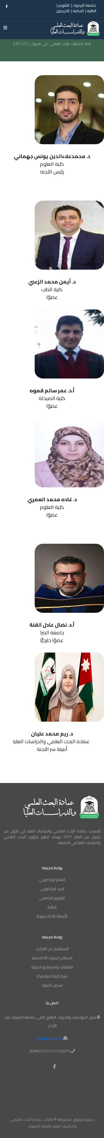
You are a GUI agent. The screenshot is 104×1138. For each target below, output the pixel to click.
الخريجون (62, 10)
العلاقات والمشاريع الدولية (52, 967)
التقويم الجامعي (52, 898)
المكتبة (78, 10)
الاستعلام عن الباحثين (52, 948)
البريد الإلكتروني (52, 888)
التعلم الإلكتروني (52, 879)
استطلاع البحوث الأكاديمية (52, 957)
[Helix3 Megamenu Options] (6, 27)
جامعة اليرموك (84, 5)
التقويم (63, 5)
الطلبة (91, 10)
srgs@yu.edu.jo (49, 1038)
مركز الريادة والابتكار (52, 976)
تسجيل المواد (52, 985)
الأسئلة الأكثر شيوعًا (52, 916)
